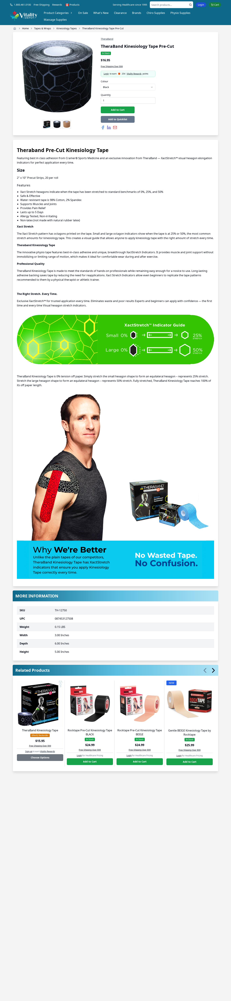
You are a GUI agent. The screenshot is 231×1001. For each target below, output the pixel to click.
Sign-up (28, 751)
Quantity (106, 94)
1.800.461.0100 (22, 4)
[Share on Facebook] (103, 127)
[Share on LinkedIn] (109, 127)
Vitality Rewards (134, 73)
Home (25, 28)
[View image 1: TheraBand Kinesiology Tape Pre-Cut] (47, 124)
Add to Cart (117, 109)
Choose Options (40, 757)
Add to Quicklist (117, 119)
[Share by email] (115, 127)
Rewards (57, 4)
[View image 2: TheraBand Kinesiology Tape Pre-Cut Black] (57, 124)
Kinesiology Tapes (66, 28)
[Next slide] (213, 670)
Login (201, 4)
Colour (104, 81)
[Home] (15, 28)
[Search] (190, 4)
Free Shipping (42, 4)
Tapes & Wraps (42, 28)
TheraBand (107, 38)
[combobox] (128, 87)
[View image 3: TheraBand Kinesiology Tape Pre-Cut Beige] (66, 124)
